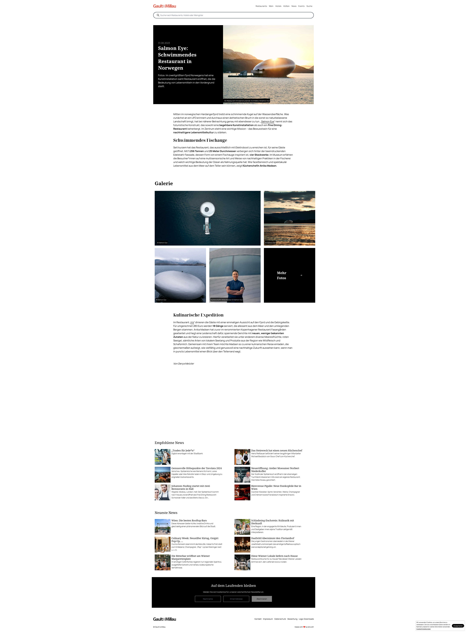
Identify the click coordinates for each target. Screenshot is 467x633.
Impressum (268, 619)
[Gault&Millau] (164, 619)
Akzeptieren (458, 626)
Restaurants (261, 6)
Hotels (278, 6)
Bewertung (292, 619)
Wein (271, 6)
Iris (192, 322)
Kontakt (258, 619)
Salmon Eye (267, 121)
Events (301, 6)
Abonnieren (262, 599)
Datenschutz (280, 619)
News (294, 6)
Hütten (286, 6)
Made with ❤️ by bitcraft (304, 627)
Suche (309, 6)
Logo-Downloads (306, 619)
